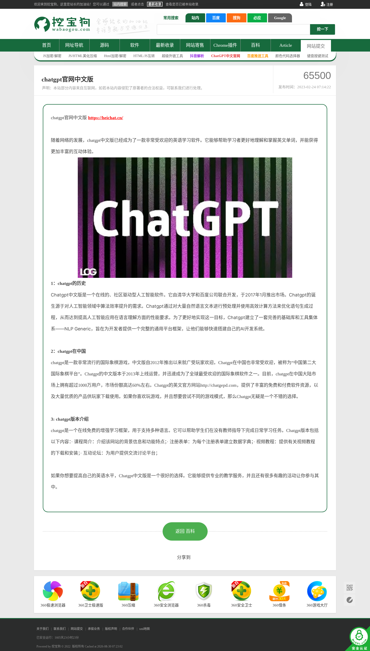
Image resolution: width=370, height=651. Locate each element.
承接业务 (94, 629)
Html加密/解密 (115, 56)
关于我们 (42, 629)
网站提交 (316, 46)
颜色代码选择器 (287, 56)
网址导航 (74, 45)
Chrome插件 (225, 45)
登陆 (308, 4)
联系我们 (60, 629)
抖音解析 (197, 56)
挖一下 (322, 29)
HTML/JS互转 (144, 56)
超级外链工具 (172, 56)
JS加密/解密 (52, 56)
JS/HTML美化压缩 (82, 56)
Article (285, 45)
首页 (47, 45)
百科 (255, 45)
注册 (329, 4)
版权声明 (111, 629)
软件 (134, 45)
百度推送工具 (257, 56)
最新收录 (165, 45)
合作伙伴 (128, 629)
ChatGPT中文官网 (225, 56)
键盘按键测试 (317, 56)
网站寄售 (195, 45)
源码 (104, 45)
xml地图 (144, 629)
